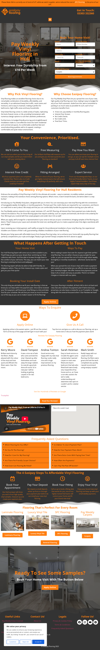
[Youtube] (90, 622)
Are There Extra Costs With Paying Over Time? (72, 455)
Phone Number (81, 41)
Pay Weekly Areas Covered (12, 621)
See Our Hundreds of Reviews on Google (50, 391)
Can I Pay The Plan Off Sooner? (66, 466)
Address (58, 48)
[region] (25, 634)
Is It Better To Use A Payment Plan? (68, 445)
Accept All (38, 642)
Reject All (26, 642)
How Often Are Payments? (64, 460)
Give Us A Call (75, 324)
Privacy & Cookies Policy (62, 621)
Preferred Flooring (62, 69)
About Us (37, 621)
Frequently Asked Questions (62, 628)
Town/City (59, 54)
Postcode (79, 54)
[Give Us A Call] (75, 316)
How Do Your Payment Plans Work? (68, 450)
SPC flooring (80, 2)
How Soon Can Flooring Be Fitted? (18, 466)
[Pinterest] (95, 622)
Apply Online (25, 324)
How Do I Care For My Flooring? (17, 455)
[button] (50, 19)
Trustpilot (5, 395)
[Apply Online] (25, 316)
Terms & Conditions (62, 625)
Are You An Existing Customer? (83, 61)
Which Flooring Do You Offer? (16, 445)
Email (57, 61)
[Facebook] (79, 622)
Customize (12, 642)
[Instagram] (84, 622)
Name (57, 41)
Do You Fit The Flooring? (14, 450)
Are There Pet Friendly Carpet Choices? (20, 460)
